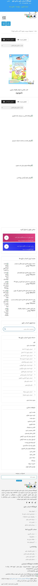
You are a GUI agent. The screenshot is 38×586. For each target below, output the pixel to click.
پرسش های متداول (29, 525)
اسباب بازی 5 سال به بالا (26, 359)
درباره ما (18, 7)
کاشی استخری (31, 421)
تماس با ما (11, 7)
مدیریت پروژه (31, 464)
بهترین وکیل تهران (30, 467)
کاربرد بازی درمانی (30, 556)
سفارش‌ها (32, 537)
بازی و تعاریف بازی (29, 551)
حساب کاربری (24, 7)
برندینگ (33, 461)
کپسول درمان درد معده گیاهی (27, 439)
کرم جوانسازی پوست (30, 442)
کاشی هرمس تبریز (30, 430)
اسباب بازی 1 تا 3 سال (26, 352)
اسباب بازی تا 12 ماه (27, 349)
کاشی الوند (32, 454)
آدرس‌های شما (30, 542)
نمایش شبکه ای (10, 40)
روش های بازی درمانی (29, 554)
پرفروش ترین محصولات (28, 517)
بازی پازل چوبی (28, 385)
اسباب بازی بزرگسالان (27, 362)
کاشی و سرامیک (31, 427)
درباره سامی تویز (30, 519)
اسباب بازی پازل (28, 381)
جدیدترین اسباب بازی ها (28, 514)
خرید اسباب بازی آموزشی (26, 365)
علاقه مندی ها (30, 539)
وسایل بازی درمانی (30, 559)
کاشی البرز (32, 451)
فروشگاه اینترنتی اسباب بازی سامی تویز (20, 578)
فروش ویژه (31, 511)
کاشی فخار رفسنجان (30, 433)
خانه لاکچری (32, 424)
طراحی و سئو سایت (13, 584)
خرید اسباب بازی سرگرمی (26, 368)
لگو (34, 342)
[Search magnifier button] (5, 329)
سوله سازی (32, 458)
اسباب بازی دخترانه (27, 395)
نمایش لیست (23, 40)
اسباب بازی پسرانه (27, 392)
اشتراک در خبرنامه (20, 473)
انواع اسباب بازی (31, 345)
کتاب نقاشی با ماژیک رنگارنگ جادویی (19, 90)
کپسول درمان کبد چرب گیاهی (27, 436)
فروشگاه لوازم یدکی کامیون (28, 448)
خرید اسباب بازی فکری (26, 372)
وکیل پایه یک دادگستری (29, 445)
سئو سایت (32, 418)
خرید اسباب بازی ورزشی (26, 375)
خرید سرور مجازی (30, 415)
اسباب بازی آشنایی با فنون (25, 378)
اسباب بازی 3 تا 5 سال (26, 356)
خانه (35, 31)
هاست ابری (32, 412)
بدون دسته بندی (31, 400)
